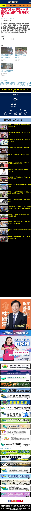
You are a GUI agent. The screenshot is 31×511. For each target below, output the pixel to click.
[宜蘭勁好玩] (15, 374)
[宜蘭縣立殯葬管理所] (15, 410)
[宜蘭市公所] (15, 404)
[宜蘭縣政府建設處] (15, 429)
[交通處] (15, 423)
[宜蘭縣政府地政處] (15, 398)
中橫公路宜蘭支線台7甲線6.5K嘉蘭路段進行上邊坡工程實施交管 (7, 56)
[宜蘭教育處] (15, 478)
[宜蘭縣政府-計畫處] (15, 447)
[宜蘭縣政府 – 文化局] (15, 484)
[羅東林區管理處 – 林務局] (15, 466)
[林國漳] (15, 329)
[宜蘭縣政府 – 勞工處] (15, 497)
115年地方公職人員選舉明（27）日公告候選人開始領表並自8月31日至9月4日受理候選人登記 (19, 208)
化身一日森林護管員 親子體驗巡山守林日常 (18, 154)
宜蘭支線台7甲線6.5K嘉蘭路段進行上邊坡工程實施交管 (21, 56)
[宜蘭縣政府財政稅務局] (15, 417)
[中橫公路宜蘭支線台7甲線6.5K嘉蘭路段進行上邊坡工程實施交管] (7, 50)
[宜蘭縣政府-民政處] (5, 448)
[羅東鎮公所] (15, 368)
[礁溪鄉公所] (15, 386)
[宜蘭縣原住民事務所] (15, 490)
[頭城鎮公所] (15, 435)
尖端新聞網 (12, 18)
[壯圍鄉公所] (15, 441)
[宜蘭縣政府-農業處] (15, 454)
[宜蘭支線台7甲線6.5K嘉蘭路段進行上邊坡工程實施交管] (21, 50)
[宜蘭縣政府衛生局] (15, 460)
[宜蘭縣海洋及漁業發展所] (15, 392)
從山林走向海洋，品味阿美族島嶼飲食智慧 (18, 147)
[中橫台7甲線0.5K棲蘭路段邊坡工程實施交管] (7, 66)
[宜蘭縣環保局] (15, 380)
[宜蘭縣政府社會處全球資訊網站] (15, 472)
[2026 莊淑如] (15, 360)
